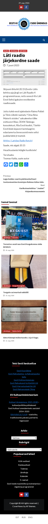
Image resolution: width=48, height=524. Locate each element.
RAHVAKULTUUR (18, 414)
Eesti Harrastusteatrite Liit (24, 386)
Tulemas (24, 468)
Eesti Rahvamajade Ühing (24, 389)
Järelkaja (13, 51)
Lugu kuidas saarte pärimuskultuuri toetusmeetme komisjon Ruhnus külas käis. (23, 179)
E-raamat (24, 480)
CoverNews (17, 506)
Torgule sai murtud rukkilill (16, 292)
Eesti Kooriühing (24, 370)
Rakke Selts (16, 331)
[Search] (43, 40)
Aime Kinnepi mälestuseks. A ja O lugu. (21, 337)
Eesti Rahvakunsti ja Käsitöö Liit (24, 383)
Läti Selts (22, 51)
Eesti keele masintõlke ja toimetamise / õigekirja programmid (24, 485)
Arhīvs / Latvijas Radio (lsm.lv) (18, 140)
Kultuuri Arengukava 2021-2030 (23, 402)
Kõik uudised (24, 461)
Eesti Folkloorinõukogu (24, 380)
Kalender (24, 476)
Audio (6, 51)
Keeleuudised (24, 465)
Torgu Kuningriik (18, 286)
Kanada (15, 238)
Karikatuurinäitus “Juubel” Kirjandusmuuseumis (32, 188)
